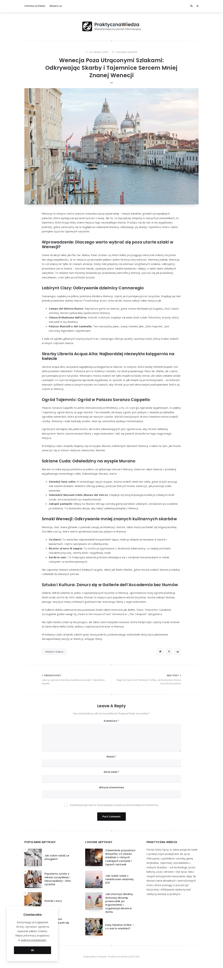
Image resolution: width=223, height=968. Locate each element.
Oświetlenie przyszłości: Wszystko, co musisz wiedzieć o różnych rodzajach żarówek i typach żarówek (120, 857)
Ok (32, 950)
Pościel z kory (53, 901)
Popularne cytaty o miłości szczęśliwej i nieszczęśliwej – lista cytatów (57, 879)
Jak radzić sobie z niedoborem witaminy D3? (119, 879)
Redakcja (56, 6)
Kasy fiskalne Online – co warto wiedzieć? (119, 926)
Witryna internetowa (111, 787)
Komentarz (111, 720)
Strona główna (34, 6)
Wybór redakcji (55, 651)
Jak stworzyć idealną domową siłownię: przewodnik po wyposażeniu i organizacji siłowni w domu (119, 902)
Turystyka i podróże (126, 52)
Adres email (111, 771)
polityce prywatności (33, 940)
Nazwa (111, 756)
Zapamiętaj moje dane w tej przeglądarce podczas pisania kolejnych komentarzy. (114, 805)
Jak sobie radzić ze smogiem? (56, 857)
